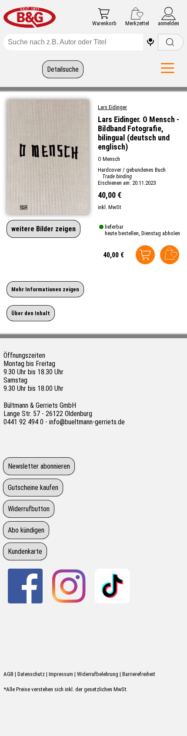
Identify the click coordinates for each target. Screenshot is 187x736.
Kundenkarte (25, 551)
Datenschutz (31, 674)
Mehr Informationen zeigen (45, 289)
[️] (150, 42)
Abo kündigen (26, 530)
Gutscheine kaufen (33, 487)
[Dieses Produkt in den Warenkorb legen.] (145, 254)
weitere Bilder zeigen (43, 229)
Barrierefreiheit (138, 674)
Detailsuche (63, 69)
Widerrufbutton (29, 509)
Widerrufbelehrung (97, 674)
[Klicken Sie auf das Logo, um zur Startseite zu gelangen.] (29, 18)
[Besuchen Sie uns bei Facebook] (25, 586)
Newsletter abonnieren (39, 466)
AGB (8, 674)
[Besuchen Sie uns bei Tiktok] (112, 586)
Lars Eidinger (112, 107)
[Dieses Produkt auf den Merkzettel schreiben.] (169, 254)
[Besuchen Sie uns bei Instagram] (68, 586)
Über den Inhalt (30, 313)
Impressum (61, 674)
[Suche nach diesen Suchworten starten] (171, 42)
